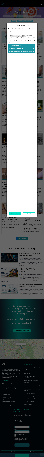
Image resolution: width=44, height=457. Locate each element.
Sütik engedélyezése (15, 213)
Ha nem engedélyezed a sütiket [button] (16, 48)
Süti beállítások (29, 213)
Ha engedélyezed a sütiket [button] (15, 45)
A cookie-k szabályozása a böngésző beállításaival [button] (20, 51)
